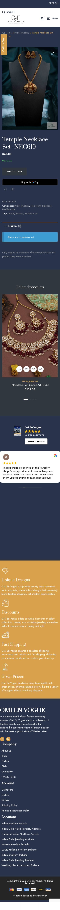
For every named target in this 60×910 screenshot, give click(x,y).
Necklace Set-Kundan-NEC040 (30, 385)
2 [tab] (30, 399)
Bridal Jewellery (21, 32)
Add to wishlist (5, 189)
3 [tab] (33, 399)
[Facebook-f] (2, 739)
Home (9, 32)
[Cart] (48, 905)
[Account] (30, 905)
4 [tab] (35, 399)
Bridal (11, 213)
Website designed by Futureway (30, 895)
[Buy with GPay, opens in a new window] (30, 182)
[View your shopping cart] (42, 19)
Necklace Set (8, 209)
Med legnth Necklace (41, 205)
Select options (19, 369)
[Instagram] (8, 739)
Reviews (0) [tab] (14, 226)
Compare (12, 189)
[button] (52, 53)
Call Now (3, 45)
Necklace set (31, 213)
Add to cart (14, 171)
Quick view (41, 369)
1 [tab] (26, 399)
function (19, 213)
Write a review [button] (36, 441)
